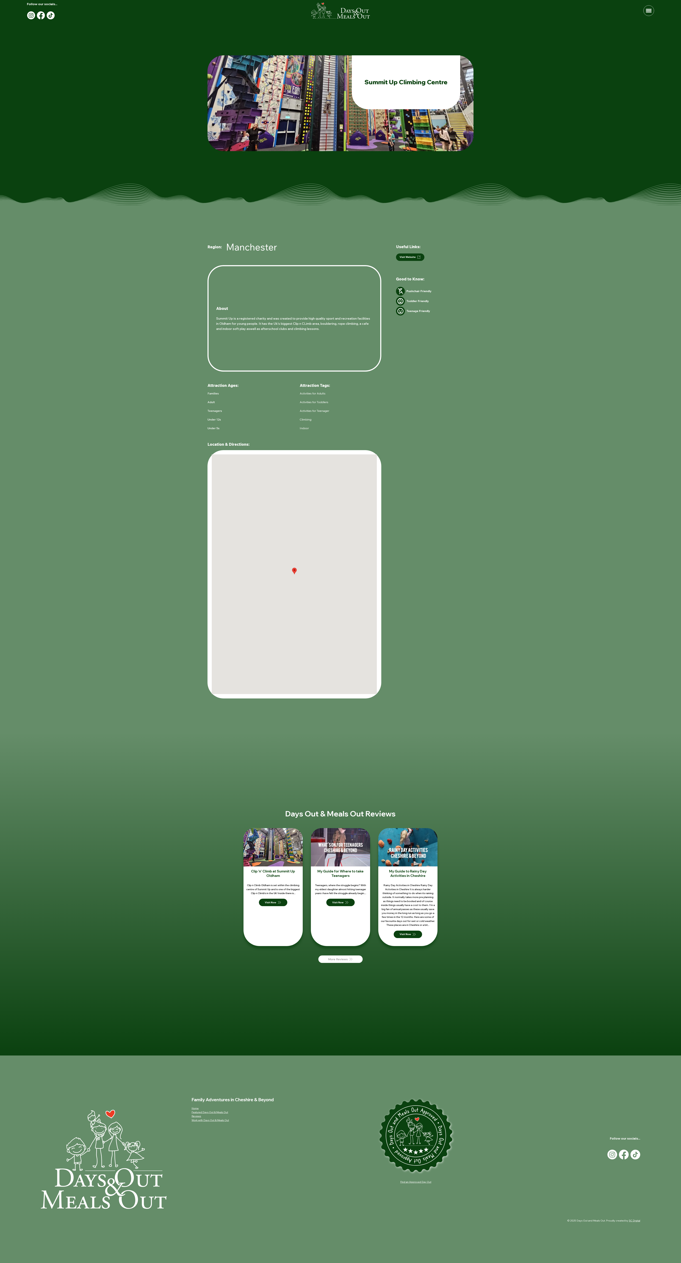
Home (195, 1108)
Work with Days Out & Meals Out (210, 1120)
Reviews (196, 1116)
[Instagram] (31, 15)
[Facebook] (41, 15)
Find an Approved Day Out (415, 1182)
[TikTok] (51, 15)
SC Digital (634, 1220)
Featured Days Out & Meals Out (210, 1112)
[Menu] (648, 10)
